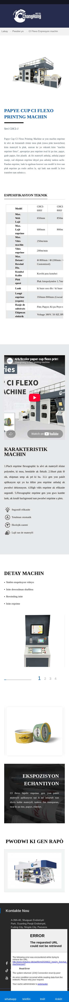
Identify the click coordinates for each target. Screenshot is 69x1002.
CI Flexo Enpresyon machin (43, 31)
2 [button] (45, 678)
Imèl (42, 998)
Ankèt (58, 998)
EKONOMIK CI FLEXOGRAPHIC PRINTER (34, 881)
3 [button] (50, 678)
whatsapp (10, 998)
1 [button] (39, 678)
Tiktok (13, 970)
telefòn (26, 998)
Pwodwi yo (18, 31)
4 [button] (55, 678)
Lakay (5, 31)
